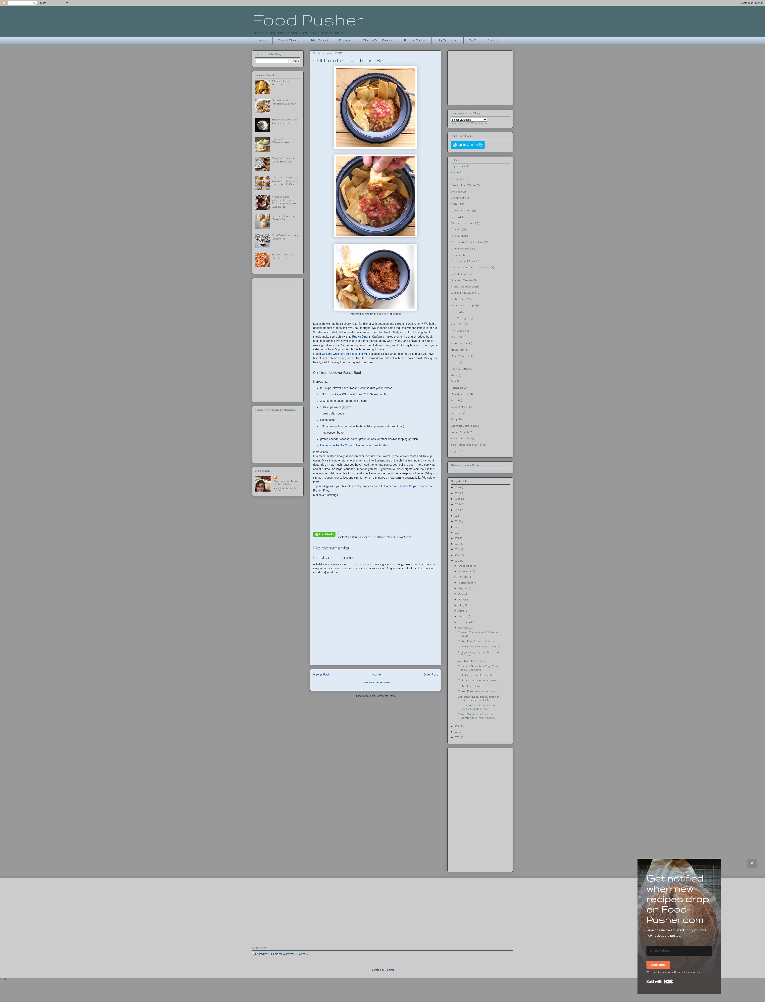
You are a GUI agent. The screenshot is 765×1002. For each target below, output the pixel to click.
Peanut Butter (460, 369)
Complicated (459, 255)
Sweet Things (289, 40)
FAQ (472, 40)
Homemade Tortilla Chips (336, 445)
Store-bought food (463, 425)
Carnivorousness (361, 537)
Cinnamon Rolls (461, 248)
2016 (457, 544)
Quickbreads (459, 394)
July (461, 593)
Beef (348, 537)
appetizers (458, 166)
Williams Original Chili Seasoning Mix (345, 354)
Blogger (389, 970)
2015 (457, 549)
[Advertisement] (277, 339)
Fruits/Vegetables (463, 286)
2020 (457, 521)
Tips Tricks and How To (466, 444)
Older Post (431, 674)
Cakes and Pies (461, 210)
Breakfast (457, 197)
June (461, 599)
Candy (455, 217)
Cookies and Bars (463, 261)
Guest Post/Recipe (463, 305)
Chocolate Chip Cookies (467, 242)
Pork (454, 381)
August (463, 588)
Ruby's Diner (360, 336)
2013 (457, 560)
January (464, 627)
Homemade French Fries (372, 445)
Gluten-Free (459, 299)
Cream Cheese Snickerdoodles (479, 646)
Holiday (456, 312)
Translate (481, 123)
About (492, 40)
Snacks (456, 413)
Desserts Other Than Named (470, 267)
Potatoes (457, 387)
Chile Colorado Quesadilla (475, 675)
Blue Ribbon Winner (464, 185)
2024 (458, 499)
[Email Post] (339, 532)
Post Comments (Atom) (383, 696)
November (465, 571)
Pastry (455, 362)
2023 (457, 504)
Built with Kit (659, 981)
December (465, 565)
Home (262, 40)
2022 (457, 510)
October (464, 577)
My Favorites (447, 40)
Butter (455, 204)
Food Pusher (308, 19)
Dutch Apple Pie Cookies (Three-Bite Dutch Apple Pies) (285, 181)
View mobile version (376, 682)
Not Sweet (319, 40)
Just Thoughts (460, 318)
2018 (457, 532)
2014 (457, 555)
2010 (457, 737)
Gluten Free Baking (463, 292)
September (466, 582)
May (461, 605)
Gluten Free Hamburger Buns (477, 691)
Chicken (456, 229)
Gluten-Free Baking (377, 40)
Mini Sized (457, 330)
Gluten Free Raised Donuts (476, 641)
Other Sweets (460, 356)
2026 (457, 487)
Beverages (458, 179)
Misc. (454, 337)
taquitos (401, 328)
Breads (345, 40)
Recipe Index (415, 40)
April (461, 610)
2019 (457, 527)
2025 (457, 493)
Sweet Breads (460, 432)
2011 (457, 731)
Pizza (454, 375)
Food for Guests (462, 280)
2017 (457, 538)
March (463, 616)
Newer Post (321, 674)
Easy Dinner (379, 537)
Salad (455, 400)
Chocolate (458, 236)
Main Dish (392, 537)
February (464, 622)
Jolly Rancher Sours (471, 661)
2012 (457, 726)
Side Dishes (459, 407)
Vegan (455, 451)
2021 (457, 515)
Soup (454, 419)
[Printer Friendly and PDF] (324, 535)
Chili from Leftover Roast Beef (477, 680)
